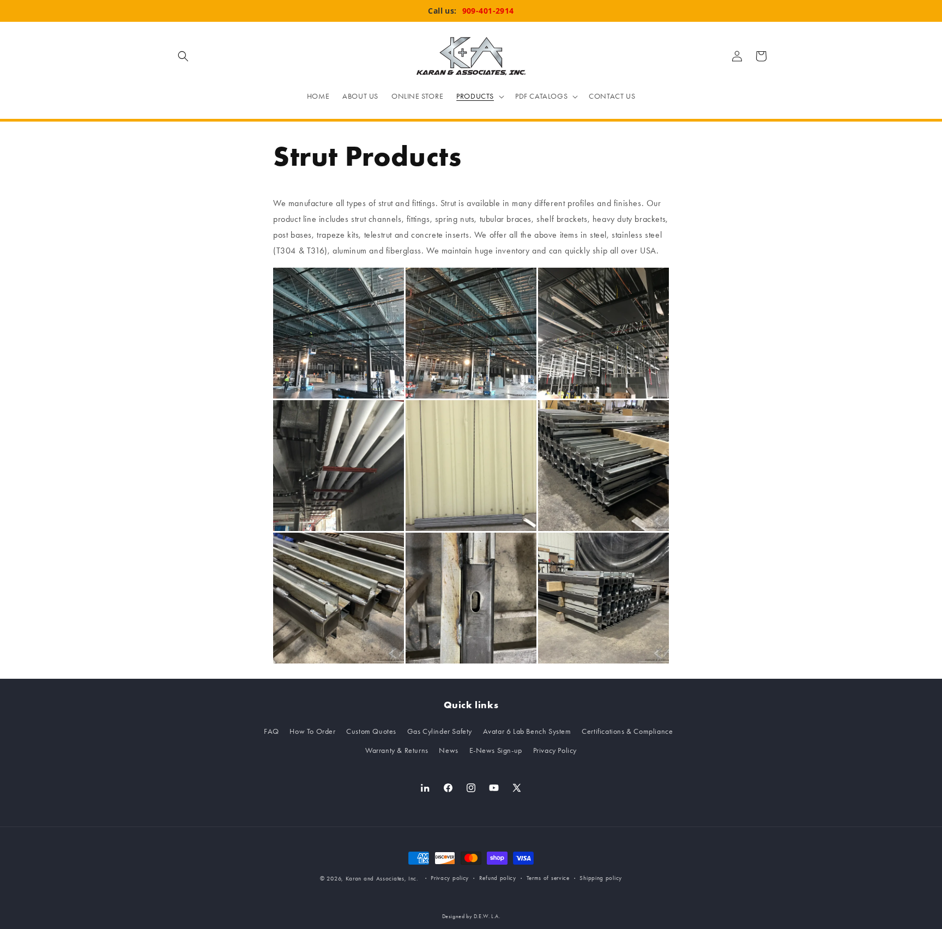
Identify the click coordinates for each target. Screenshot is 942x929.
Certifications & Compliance (627, 731)
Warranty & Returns (396, 750)
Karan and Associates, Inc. (382, 878)
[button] (183, 56)
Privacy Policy (555, 750)
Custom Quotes (371, 731)
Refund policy (497, 878)
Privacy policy (450, 878)
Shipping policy (600, 878)
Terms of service (548, 878)
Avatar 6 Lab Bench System (527, 731)
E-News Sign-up (495, 750)
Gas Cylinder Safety (439, 731)
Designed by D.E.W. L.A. (471, 916)
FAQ (271, 731)
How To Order (312, 731)
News (448, 750)
